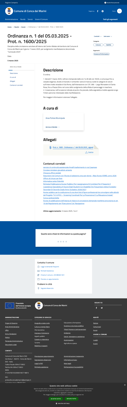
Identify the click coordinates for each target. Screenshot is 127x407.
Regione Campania (11, 2)
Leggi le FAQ (39, 363)
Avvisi (23, 27)
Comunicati (97, 327)
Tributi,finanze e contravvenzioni (75, 329)
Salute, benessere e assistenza (74, 336)
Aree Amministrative (12, 327)
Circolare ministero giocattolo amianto (57, 170)
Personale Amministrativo (14, 341)
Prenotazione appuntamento (44, 356)
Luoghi (95, 340)
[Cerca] (119, 11)
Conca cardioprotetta (51, 198)
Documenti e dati (11, 344)
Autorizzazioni (69, 340)
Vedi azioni (107, 36)
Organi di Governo (11, 323)
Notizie (95, 323)
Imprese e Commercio (42, 333)
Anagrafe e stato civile (42, 323)
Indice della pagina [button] (15, 67)
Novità (16, 27)
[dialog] (63, 395)
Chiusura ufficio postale (52, 173)
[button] (63, 403)
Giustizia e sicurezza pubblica (74, 326)
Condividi (97, 36)
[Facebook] (97, 11)
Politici (7, 337)
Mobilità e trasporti (41, 346)
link (83, 394)
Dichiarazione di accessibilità (73, 367)
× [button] (125, 385)
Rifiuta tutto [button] (71, 399)
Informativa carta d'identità (53, 181)
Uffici (7, 330)
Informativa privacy (70, 360)
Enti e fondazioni (10, 334)
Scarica (90, 152)
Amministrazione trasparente (74, 356)
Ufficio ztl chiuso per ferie (52, 178)
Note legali (67, 363)
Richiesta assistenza (41, 367)
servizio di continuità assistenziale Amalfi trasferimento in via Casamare (70, 167)
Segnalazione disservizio (43, 360)
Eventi (95, 344)
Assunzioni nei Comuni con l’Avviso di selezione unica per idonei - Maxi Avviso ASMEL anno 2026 (79, 175)
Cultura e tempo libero (42, 327)
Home (10, 27)
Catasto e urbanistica (42, 339)
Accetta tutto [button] (56, 399)
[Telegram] (102, 11)
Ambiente (67, 333)
